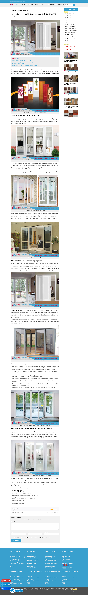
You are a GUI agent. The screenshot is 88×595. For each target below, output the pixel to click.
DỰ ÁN (47, 4)
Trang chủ (14, 10)
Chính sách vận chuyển (66, 557)
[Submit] (74, 5)
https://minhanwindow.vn (20, 503)
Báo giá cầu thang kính (69, 36)
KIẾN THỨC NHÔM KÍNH (55, 4)
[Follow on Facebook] (63, 565)
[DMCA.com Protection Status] (74, 589)
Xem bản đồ (29, 583)
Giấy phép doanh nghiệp (31, 563)
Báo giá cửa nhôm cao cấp (70, 15)
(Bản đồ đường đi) (17, 559)
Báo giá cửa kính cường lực (70, 28)
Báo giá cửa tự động (68, 40)
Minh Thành (17, 508)
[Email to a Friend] (54, 512)
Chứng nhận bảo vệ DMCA (31, 567)
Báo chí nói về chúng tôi (31, 556)
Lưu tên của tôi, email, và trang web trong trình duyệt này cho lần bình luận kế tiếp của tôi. (32, 537)
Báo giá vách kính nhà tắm (70, 38)
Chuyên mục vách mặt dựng (50, 566)
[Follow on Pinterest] (65, 565)
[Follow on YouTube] (66, 565)
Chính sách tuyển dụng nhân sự (67, 563)
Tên (12, 532)
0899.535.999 (70, 49)
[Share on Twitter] (52, 512)
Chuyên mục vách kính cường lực (51, 560)
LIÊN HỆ (62, 4)
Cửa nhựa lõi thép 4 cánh (17, 490)
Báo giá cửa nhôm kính (69, 13)
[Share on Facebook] (51, 512)
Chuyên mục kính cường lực (50, 556)
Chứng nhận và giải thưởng (32, 557)
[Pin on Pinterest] (55, 512)
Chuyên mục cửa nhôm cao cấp (50, 567)
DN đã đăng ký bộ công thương (32, 559)
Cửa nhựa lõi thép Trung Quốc (19, 491)
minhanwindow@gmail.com (15, 1)
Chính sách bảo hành (66, 556)
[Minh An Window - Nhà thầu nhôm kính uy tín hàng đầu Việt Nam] (15, 4)
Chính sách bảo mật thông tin (67, 562)
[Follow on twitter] (68, 565)
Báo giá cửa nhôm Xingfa (69, 20)
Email (29, 532)
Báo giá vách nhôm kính (69, 24)
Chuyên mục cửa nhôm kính (49, 559)
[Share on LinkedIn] (57, 512)
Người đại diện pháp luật (31, 560)
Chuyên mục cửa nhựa (22, 10)
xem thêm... (15, 567)
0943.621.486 (70, 47)
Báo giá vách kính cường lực (70, 30)
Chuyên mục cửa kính (48, 557)
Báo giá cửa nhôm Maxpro (70, 17)
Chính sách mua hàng (66, 559)
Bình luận (13, 521)
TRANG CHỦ (24, 4)
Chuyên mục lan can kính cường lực (51, 563)
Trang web (46, 532)
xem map (17, 576)
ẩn (17, 58)
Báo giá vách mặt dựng (69, 22)
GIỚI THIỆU (30, 4)
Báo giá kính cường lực (69, 26)
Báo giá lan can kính (68, 34)
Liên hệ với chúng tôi (30, 566)
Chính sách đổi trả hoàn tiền (67, 560)
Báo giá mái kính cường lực (70, 32)
